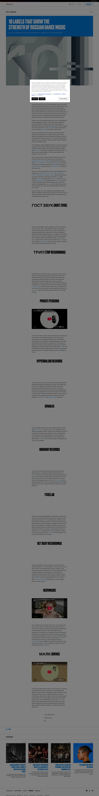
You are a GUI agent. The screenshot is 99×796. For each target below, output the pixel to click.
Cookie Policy (57, 94)
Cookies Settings (63, 98)
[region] (50, 91)
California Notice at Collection (44, 94)
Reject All (35, 98)
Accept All (42, 98)
